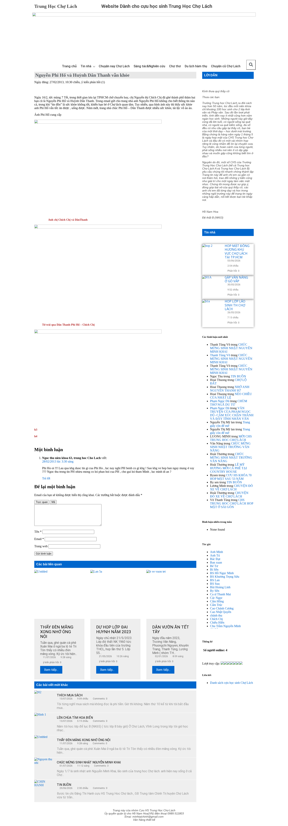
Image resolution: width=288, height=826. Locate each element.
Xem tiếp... (51, 670)
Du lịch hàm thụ (196, 66)
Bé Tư (214, 566)
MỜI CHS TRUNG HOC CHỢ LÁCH (231, 438)
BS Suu (215, 583)
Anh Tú (215, 555)
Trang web (41, 546)
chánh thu (216, 615)
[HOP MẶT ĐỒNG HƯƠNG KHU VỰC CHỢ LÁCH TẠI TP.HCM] (212, 254)
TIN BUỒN (64, 785)
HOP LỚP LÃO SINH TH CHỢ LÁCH (235, 305)
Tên (38, 531)
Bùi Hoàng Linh (220, 587)
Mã (53, 502)
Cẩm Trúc (216, 605)
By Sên (214, 590)
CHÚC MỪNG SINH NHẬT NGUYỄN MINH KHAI (89, 762)
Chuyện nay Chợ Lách (114, 66)
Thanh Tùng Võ (220, 355)
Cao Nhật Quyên (220, 612)
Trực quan (42, 502)
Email (39, 539)
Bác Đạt (215, 559)
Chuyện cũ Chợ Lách (225, 66)
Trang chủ (69, 66)
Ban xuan (216, 562)
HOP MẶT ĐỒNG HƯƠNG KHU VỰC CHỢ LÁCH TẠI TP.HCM (237, 251)
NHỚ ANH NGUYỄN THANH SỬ (229, 388)
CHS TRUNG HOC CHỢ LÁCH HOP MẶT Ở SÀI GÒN (231, 503)
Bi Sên (214, 569)
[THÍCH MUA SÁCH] (44, 700)
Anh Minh (216, 552)
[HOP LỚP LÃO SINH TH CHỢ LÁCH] (212, 309)
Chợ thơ (175, 66)
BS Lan (215, 580)
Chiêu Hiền (217, 622)
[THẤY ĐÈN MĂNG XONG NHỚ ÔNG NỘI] (44, 745)
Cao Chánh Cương (222, 608)
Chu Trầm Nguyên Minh (225, 626)
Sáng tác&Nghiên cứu (149, 66)
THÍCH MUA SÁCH (69, 695)
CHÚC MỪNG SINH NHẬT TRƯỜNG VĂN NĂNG (230, 447)
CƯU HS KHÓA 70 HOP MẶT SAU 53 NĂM (231, 477)
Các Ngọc (216, 597)
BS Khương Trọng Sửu (224, 576)
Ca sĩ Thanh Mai (220, 594)
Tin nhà (86, 66)
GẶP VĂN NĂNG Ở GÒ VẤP (236, 279)
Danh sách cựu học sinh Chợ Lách (231, 682)
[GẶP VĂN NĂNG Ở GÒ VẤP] (212, 285)
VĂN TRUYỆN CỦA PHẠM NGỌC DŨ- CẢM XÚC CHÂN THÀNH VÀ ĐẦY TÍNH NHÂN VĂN (232, 413)
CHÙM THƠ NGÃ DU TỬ (228, 402)
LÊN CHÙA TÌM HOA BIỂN (75, 717)
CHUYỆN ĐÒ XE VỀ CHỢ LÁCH (231, 487)
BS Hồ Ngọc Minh (222, 573)
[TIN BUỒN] (44, 790)
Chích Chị (216, 619)
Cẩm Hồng (217, 601)
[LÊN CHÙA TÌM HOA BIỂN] (44, 722)
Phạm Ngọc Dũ (219, 401)
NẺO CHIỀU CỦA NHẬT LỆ (231, 395)
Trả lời (46, 478)
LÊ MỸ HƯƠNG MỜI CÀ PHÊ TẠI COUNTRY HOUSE (228, 468)
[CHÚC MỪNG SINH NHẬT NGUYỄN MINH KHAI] (44, 767)
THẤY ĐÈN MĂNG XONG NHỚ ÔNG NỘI (83, 740)
